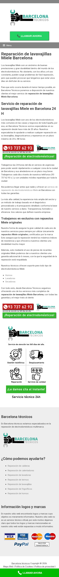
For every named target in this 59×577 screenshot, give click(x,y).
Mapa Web (8, 566)
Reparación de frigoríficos (20, 489)
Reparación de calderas (19, 466)
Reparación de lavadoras (19, 475)
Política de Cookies (24, 566)
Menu (9, 45)
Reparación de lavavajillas (20, 484)
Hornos (8, 275)
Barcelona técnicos (21, 563)
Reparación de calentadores (21, 470)
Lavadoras (10, 278)
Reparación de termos (18, 479)
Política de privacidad (44, 566)
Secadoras (10, 281)
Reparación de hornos (18, 493)
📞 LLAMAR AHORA (29, 36)
